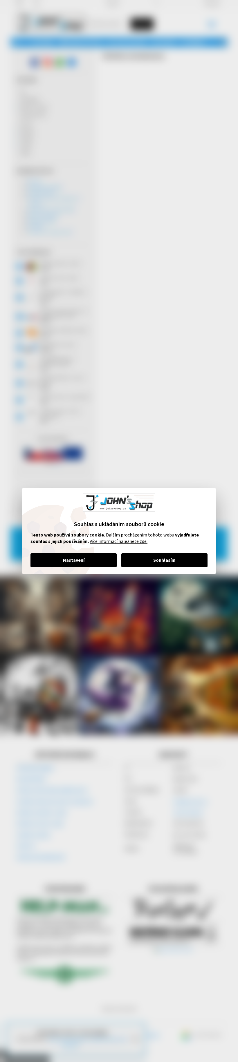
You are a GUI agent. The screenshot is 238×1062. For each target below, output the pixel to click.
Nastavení (71, 560)
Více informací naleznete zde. (116, 541)
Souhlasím (162, 560)
